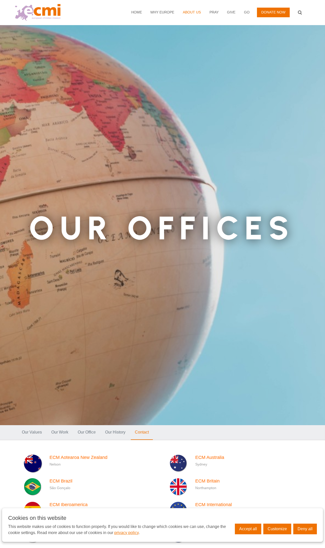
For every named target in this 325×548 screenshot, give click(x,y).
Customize (277, 529)
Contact (142, 432)
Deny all (305, 529)
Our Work (59, 432)
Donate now (273, 12)
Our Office (87, 432)
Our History (115, 432)
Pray (214, 12)
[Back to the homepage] (46, 12)
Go (247, 12)
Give (231, 12)
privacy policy (126, 532)
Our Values (32, 432)
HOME (136, 12)
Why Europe (162, 12)
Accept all (248, 529)
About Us (192, 12)
